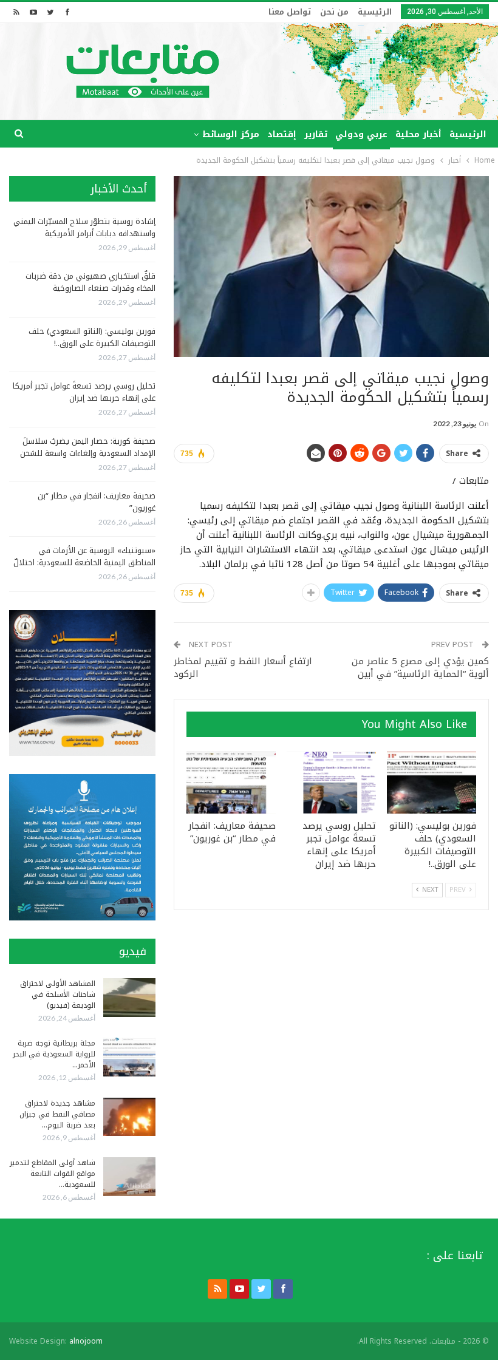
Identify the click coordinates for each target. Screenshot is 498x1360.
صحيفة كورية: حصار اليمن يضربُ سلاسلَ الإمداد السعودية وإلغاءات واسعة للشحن (87, 447)
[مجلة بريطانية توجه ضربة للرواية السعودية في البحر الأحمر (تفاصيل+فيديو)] (129, 1057)
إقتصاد (281, 134)
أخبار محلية (418, 134)
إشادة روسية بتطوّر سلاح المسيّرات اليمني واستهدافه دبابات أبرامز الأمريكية (84, 227)
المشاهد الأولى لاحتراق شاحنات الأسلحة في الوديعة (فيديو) (57, 994)
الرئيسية (375, 11)
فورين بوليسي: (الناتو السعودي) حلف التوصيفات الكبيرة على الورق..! (92, 337)
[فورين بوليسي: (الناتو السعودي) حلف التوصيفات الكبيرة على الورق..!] (431, 782)
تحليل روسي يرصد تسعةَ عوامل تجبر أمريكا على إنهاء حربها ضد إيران (84, 392)
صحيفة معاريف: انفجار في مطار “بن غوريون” (96, 501)
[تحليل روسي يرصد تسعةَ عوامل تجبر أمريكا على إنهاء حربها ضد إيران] (331, 782)
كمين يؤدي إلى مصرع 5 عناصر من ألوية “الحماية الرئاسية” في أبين (420, 667)
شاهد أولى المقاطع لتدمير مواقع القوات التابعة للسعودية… (52, 1173)
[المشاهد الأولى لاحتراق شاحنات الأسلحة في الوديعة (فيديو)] (129, 997)
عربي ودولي (361, 134)
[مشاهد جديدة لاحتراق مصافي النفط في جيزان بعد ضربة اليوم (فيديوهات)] (129, 1117)
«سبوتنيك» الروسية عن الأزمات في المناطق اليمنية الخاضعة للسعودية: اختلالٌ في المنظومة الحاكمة (84, 562)
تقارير (315, 134)
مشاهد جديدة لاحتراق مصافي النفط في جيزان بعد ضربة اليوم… (57, 1114)
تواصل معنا (289, 11)
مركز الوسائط (230, 134)
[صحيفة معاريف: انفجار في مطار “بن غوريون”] (231, 782)
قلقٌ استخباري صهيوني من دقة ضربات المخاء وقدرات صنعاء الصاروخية (90, 282)
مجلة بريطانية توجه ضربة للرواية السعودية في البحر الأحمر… (54, 1054)
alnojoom (86, 1341)
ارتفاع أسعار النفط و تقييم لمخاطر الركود (243, 667)
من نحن (334, 11)
